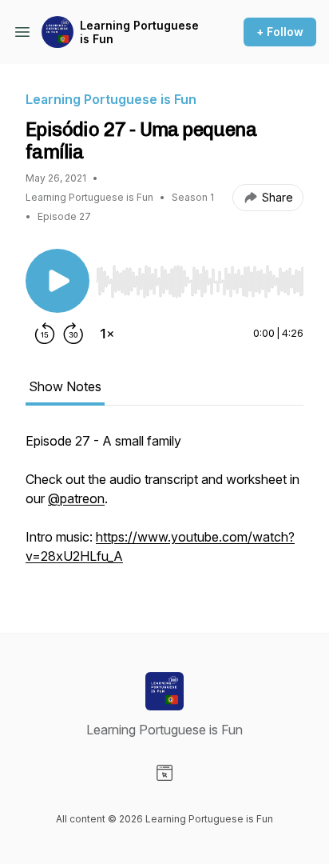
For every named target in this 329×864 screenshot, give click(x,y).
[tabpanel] (164, 506)
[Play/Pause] (57, 281)
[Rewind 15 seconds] (45, 333)
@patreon (76, 498)
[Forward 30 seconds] (73, 333)
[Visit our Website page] (164, 773)
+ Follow (279, 31)
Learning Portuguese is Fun (139, 32)
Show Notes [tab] (65, 386)
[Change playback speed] (107, 333)
